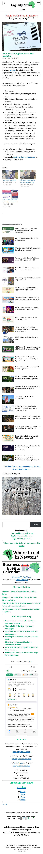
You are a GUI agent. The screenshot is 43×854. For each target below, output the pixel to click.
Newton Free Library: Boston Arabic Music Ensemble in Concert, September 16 (27, 448)
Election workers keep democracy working (27, 181)
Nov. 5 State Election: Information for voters (10, 200)
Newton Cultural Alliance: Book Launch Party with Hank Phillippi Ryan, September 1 (26, 359)
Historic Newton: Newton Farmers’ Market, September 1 (27, 368)
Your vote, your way (9, 180)
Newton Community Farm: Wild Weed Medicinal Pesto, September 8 (27, 378)
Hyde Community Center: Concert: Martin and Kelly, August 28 (27, 308)
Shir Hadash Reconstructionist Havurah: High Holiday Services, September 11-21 (26, 408)
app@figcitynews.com (21, 766)
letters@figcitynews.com (21, 758)
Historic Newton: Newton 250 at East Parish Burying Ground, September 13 (27, 417)
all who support (22, 579)
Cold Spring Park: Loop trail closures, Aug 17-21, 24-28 (27, 279)
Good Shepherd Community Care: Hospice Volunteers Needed (26, 269)
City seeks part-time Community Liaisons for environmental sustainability (26, 230)
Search (35, 524)
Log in (4, 804)
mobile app (18, 763)
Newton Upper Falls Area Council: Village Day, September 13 (26, 437)
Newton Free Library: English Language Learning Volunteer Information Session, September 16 (27, 458)
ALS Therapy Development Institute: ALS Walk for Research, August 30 (27, 348)
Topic (23, 797)
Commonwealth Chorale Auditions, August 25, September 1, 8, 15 (27, 259)
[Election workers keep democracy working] (28, 174)
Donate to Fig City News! (21, 577)
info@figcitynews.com (21, 751)
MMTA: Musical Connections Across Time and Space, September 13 (27, 427)
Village (22, 799)
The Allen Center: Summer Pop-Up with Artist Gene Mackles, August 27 (27, 298)
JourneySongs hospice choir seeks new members (26, 239)
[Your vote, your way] (10, 174)
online (12, 70)
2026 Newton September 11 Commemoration (24, 397)
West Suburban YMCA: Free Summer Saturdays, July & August (27, 249)
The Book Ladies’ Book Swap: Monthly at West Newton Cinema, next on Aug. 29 (26, 329)
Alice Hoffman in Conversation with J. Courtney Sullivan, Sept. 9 (27, 388)
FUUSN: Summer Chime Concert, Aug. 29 (26, 338)
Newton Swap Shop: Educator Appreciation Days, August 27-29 (26, 289)
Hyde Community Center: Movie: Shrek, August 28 (26, 318)
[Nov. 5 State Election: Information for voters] (10, 194)
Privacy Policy (21, 851)
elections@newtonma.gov (24, 157)
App (30, 661)
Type (23, 794)
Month (22, 791)
